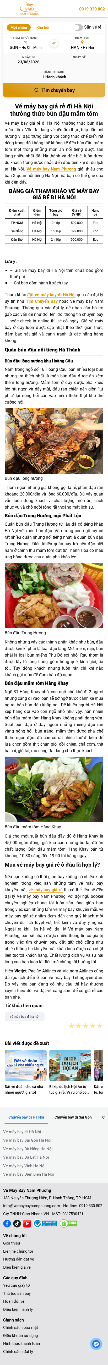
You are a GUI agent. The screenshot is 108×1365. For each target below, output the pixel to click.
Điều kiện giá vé (17, 1267)
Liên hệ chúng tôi (18, 1251)
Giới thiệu (11, 1243)
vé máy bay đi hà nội (24, 1017)
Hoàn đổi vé (13, 1301)
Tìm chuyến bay (58, 90)
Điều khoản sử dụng (20, 1335)
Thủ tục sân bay (17, 1293)
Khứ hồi (42, 27)
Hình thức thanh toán (21, 1343)
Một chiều (18, 27)
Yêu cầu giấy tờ (16, 1285)
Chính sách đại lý (18, 1351)
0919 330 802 (92, 9)
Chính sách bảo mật (20, 1327)
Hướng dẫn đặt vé (18, 1259)
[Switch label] (78, 27)
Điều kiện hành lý (18, 1309)
